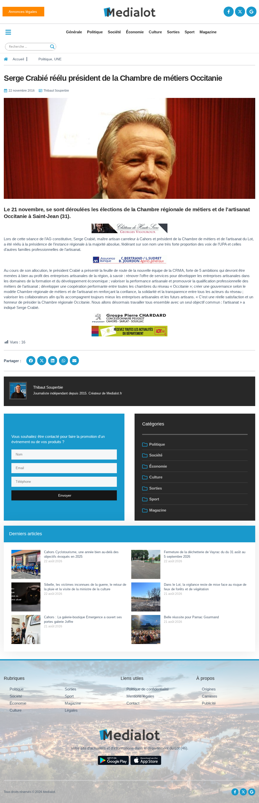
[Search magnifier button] (52, 46)
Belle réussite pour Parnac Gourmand (192, 617)
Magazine (208, 32)
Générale (74, 32)
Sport (190, 32)
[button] (30, 360)
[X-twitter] (240, 12)
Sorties (173, 32)
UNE (57, 59)
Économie (135, 32)
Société (114, 32)
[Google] (251, 12)
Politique (95, 32)
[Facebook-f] (229, 12)
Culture (155, 32)
